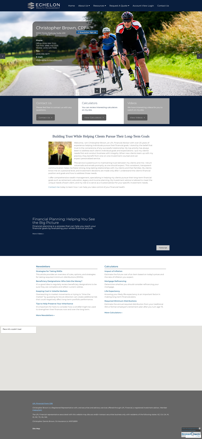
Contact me (54, 187)
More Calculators (113, 312)
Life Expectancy (112, 291)
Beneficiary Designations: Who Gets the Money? (59, 281)
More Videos (38, 234)
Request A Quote (118, 5)
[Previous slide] (2, 56)
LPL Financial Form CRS (42, 403)
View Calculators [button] (92, 117)
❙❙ (103, 91)
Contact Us (163, 5)
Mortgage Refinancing (115, 281)
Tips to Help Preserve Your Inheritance (54, 304)
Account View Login (143, 5)
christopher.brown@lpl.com (49, 60)
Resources (98, 5)
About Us (83, 5)
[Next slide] (199, 56)
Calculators (111, 266)
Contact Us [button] (44, 117)
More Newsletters (45, 315)
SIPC (40, 410)
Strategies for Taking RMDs (49, 271)
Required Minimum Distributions (121, 301)
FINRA (35, 410)
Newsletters (43, 266)
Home (71, 5)
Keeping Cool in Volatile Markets (51, 291)
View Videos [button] (136, 117)
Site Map (36, 429)
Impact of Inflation (113, 271)
